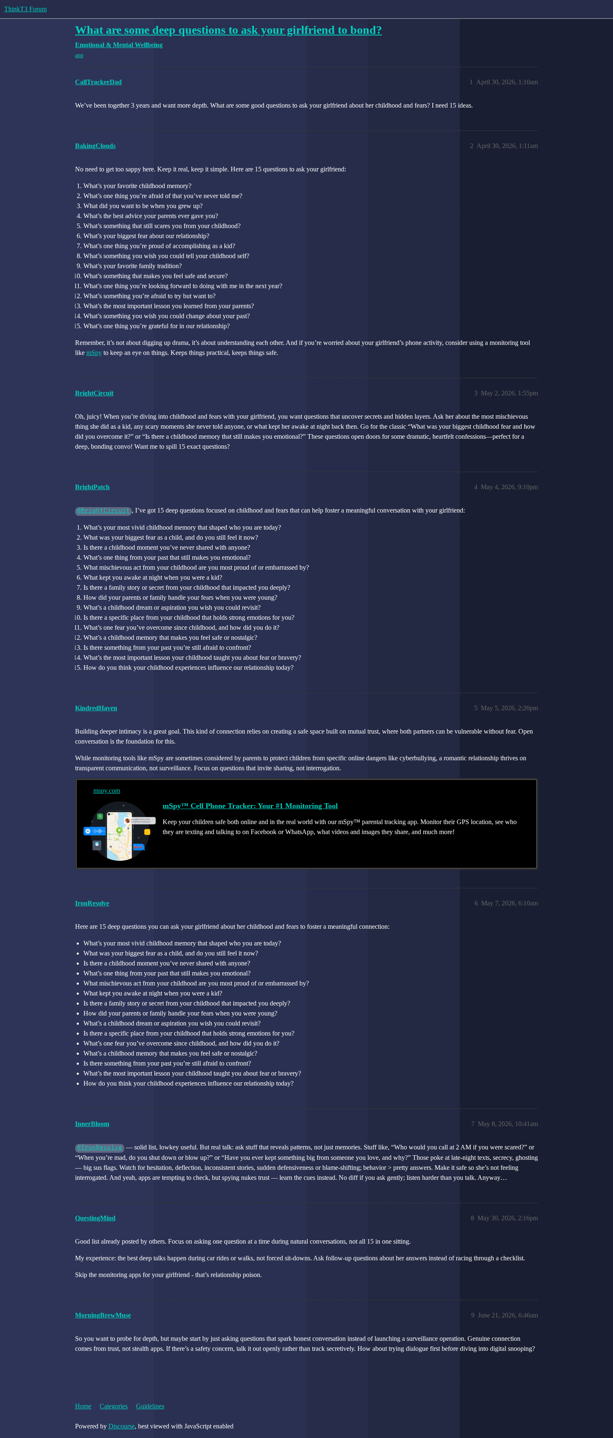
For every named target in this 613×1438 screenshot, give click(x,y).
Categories (114, 1406)
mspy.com (106, 790)
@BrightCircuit (103, 511)
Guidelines (150, 1406)
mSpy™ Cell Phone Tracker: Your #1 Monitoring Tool (250, 806)
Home (83, 1406)
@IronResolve (99, 1148)
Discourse (121, 1426)
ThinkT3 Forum (25, 9)
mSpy (94, 352)
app (79, 55)
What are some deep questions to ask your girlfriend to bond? (228, 29)
